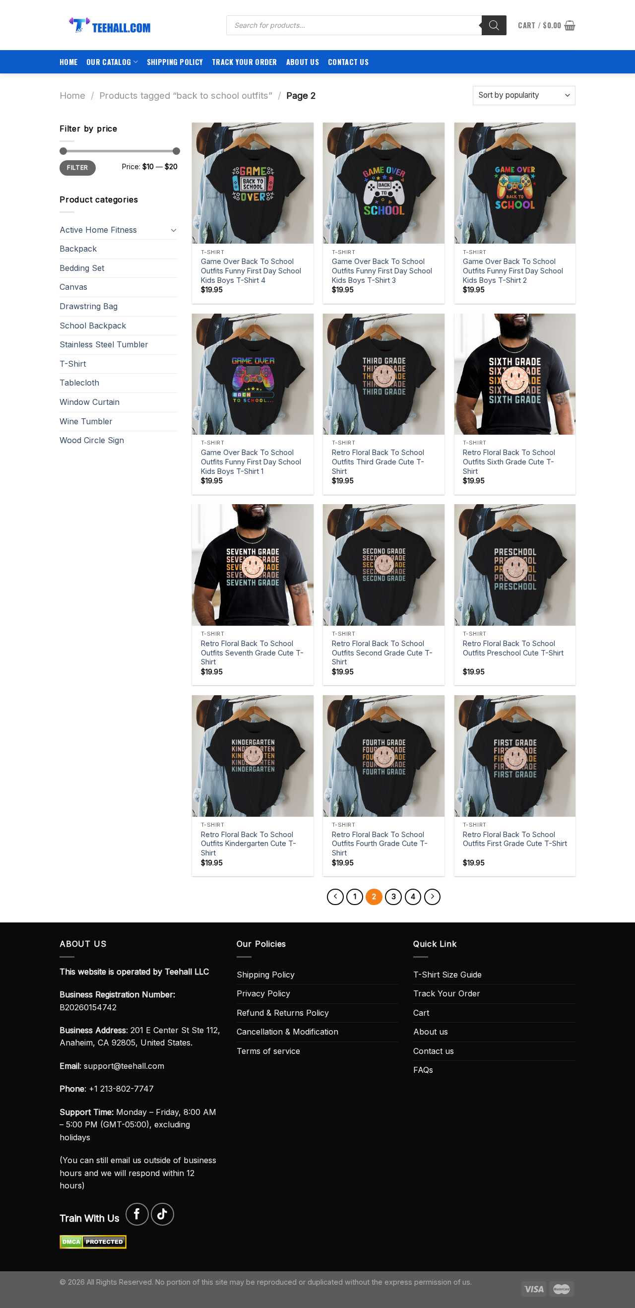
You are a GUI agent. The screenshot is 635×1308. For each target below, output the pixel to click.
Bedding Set (82, 268)
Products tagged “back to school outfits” (185, 95)
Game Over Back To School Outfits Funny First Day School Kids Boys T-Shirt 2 (513, 270)
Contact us (348, 62)
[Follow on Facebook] (137, 1214)
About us (302, 62)
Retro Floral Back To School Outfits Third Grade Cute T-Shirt (378, 461)
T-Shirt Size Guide (447, 975)
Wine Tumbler (86, 421)
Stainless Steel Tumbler (104, 344)
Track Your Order (244, 62)
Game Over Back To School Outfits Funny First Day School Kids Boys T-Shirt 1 (251, 461)
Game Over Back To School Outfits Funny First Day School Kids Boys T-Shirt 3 (382, 270)
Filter (77, 167)
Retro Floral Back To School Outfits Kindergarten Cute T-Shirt (248, 843)
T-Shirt (73, 364)
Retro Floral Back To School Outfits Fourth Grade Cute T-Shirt (380, 843)
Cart (421, 1013)
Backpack (78, 249)
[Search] (494, 25)
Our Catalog (108, 62)
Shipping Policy (175, 62)
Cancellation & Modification (287, 1032)
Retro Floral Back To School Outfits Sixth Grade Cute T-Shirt (509, 461)
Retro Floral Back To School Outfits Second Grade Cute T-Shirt (382, 652)
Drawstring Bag (89, 306)
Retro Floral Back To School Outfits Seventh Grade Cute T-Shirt (252, 652)
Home (68, 62)
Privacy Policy (263, 993)
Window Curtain (90, 402)
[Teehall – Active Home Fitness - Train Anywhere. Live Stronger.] (135, 25)
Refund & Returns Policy (283, 1013)
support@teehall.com (124, 1066)
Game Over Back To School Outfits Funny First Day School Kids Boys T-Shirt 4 (251, 270)
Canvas (73, 287)
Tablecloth (79, 383)
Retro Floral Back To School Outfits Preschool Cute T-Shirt (513, 648)
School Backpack (93, 325)
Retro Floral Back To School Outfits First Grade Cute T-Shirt (515, 839)
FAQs (423, 1070)
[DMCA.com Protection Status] (93, 1241)
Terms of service (268, 1051)
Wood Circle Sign (92, 440)
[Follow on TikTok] (162, 1214)
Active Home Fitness (98, 230)
